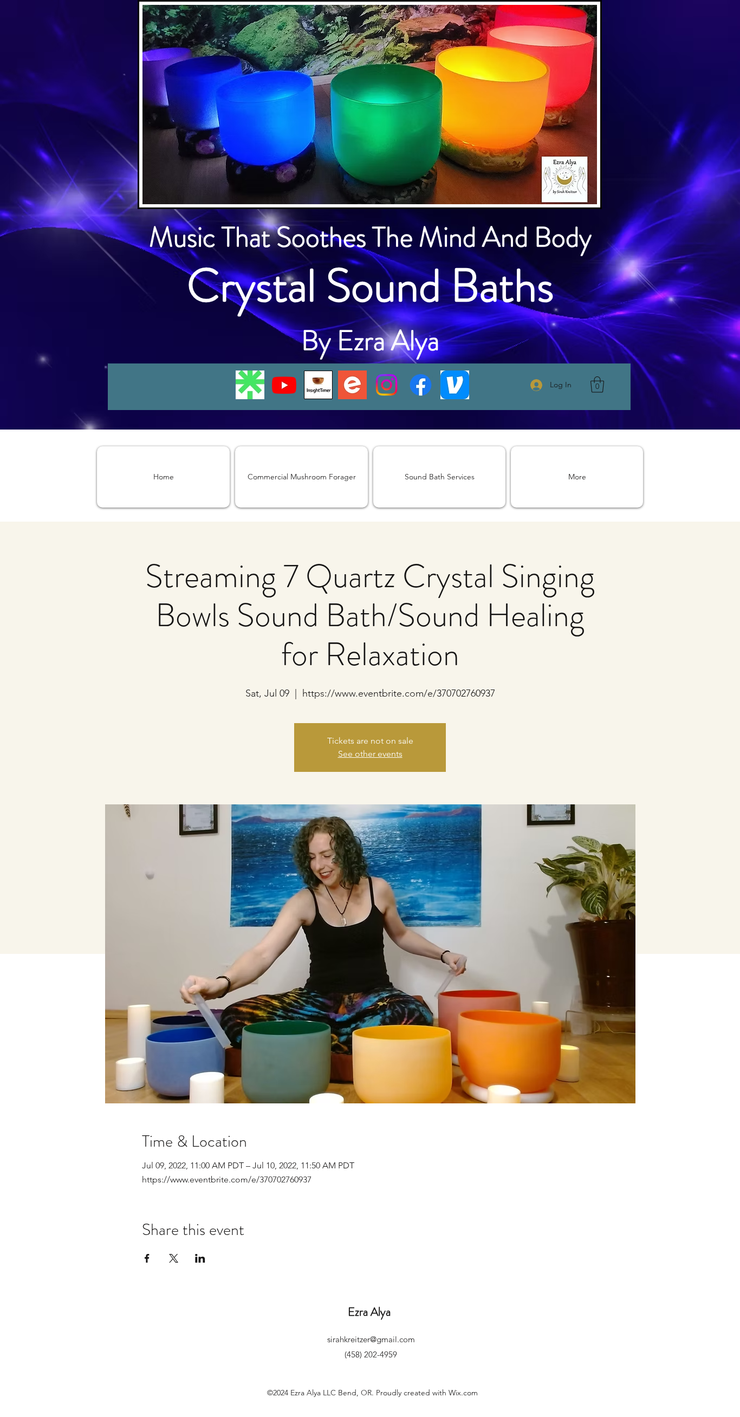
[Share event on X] (173, 1258)
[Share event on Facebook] (147, 1258)
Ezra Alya (370, 1311)
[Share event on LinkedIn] (200, 1258)
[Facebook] (420, 384)
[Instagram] (386, 384)
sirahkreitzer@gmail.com (371, 1339)
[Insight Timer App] (318, 384)
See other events (370, 754)
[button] (597, 384)
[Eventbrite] (352, 384)
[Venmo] (454, 384)
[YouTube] (284, 384)
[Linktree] (250, 384)
